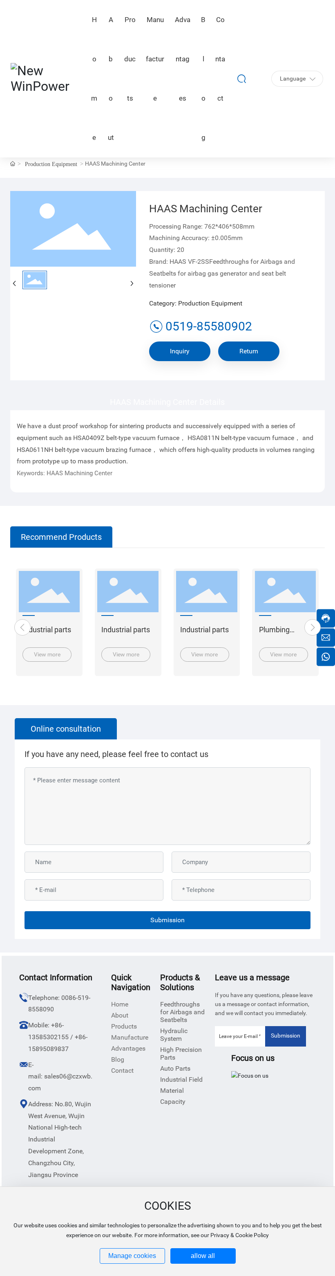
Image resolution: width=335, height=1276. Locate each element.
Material (172, 1090)
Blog (117, 1059)
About (119, 1015)
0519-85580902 (208, 326)
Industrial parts (46, 629)
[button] (22, 627)
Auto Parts (175, 1068)
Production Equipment (51, 164)
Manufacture (129, 1037)
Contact (122, 1070)
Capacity (172, 1101)
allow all (203, 1255)
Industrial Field (181, 1079)
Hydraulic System (174, 1034)
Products (124, 1026)
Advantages (128, 1048)
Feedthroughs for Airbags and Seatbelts (182, 1012)
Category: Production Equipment (195, 303)
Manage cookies (132, 1255)
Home (119, 1004)
